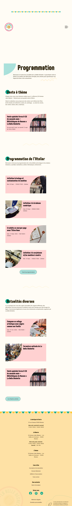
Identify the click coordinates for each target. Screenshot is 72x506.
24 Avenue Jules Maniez (34, 435)
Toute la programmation (28, 272)
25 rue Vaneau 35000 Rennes (36, 422)
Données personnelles (36, 502)
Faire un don (36, 477)
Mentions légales (36, 499)
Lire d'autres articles (13, 399)
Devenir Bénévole (36, 471)
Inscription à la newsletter (36, 468)
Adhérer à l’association (36, 474)
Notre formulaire (36, 485)
